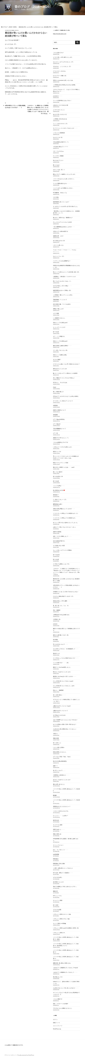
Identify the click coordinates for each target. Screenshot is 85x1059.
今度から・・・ (57, 733)
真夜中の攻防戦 (57, 531)
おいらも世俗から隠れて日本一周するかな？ (64, 724)
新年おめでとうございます (60, 368)
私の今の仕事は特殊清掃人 (60, 761)
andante (55, 624)
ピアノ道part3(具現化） (59, 419)
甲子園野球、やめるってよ (60, 192)
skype (54, 387)
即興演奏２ (56, 859)
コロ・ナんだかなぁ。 (59, 151)
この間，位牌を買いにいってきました (63, 868)
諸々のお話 (56, 331)
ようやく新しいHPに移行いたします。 (63, 57)
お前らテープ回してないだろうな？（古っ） (64, 527)
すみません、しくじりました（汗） (62, 66)
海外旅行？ (56, 495)
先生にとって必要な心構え (60, 355)
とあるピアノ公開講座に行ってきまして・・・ (65, 972)
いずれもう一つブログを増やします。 (63, 447)
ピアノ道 (55, 433)
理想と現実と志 (57, 834)
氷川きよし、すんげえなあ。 (60, 382)
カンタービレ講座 (57, 825)
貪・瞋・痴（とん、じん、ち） (61, 605)
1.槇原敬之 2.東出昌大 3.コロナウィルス (64, 276)
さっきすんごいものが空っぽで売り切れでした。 (66, 206)
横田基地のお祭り (57, 504)
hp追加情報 (56, 854)
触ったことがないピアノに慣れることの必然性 (65, 373)
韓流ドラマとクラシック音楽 (60, 462)
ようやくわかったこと (59, 109)
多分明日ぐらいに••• (58, 882)
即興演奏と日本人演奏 (59, 863)
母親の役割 (56, 738)
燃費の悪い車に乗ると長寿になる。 (62, 963)
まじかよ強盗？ (57, 359)
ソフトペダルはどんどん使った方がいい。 (64, 178)
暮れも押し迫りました (59, 784)
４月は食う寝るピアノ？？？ (60, 146)
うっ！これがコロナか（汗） (60, 123)
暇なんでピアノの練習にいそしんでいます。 (64, 174)
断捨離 (55, 795)
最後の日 (55, 891)
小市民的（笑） (57, 619)
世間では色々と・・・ (59, 829)
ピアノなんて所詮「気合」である (61, 756)
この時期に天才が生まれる (60, 119)
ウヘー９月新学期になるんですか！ (62, 100)
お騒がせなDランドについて (60, 710)
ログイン (55, 1019)
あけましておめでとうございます (61, 779)
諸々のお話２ (56, 554)
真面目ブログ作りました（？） (61, 437)
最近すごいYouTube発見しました (61, 667)
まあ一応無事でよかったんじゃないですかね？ (65, 719)
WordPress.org (57, 1029)
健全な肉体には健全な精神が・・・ (62, 345)
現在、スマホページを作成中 (60, 1003)
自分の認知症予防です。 (59, 541)
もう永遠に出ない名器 (59, 545)
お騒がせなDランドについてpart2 (62, 706)
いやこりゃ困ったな (58, 245)
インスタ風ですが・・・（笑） (61, 662)
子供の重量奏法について (59, 428)
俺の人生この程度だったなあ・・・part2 (63, 467)
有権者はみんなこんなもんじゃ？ (61, 806)
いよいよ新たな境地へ (59, 747)
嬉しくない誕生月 (57, 472)
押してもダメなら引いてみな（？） (62, 281)
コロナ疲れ (56, 197)
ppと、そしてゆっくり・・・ (60, 849)
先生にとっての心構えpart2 (60, 341)
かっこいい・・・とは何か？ (60, 815)
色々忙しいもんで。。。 (59, 770)
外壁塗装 (55, 405)
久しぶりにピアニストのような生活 (62, 222)
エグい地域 (56, 313)
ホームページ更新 (57, 900)
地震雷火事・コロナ (58, 236)
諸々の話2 (55, 905)
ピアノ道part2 (56, 424)
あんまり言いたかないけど (60, 114)
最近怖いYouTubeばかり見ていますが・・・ (64, 676)
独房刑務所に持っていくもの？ (61, 202)
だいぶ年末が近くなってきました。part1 (63, 685)
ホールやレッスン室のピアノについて (63, 401)
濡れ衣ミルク (56, 653)
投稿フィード (56, 1022)
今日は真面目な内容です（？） (61, 142)
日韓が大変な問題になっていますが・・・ (64, 508)
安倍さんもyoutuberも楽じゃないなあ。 (63, 80)
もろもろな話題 (57, 909)
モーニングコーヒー (58, 845)
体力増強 (55, 639)
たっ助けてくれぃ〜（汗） (60, 499)
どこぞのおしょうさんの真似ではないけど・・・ (66, 658)
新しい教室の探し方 (58, 391)
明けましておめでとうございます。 (62, 672)
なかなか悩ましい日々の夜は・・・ (62, 285)
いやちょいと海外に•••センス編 (61, 918)
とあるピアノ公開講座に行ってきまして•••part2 (65, 967)
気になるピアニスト (58, 160)
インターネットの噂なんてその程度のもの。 (64, 518)
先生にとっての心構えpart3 (60, 322)
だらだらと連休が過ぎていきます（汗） (63, 596)
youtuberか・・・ (57, 96)
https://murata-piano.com (59, 33)
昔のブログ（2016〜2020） (33, 6)
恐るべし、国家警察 (58, 690)
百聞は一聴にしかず (58, 308)
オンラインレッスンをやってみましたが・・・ (65, 128)
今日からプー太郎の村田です (60, 231)
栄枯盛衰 (55, 414)
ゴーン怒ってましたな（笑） (60, 350)
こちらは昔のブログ (58, 52)
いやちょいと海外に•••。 (59, 932)
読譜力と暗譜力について (59, 410)
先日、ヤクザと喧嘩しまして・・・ (62, 536)
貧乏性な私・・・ (57, 820)
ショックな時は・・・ (59, 485)
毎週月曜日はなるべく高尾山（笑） (62, 290)
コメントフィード (57, 1025)
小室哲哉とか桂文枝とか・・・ (61, 775)
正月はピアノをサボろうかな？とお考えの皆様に (66, 396)
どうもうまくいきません (59, 71)
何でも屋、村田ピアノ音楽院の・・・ (63, 872)
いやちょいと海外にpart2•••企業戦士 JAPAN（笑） (66, 928)
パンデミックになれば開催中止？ (61, 261)
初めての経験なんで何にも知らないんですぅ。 (65, 886)
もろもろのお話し (57, 877)
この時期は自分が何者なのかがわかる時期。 (64, 85)
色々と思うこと (57, 742)
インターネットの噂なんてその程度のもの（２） (66, 513)
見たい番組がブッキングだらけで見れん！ (64, 378)
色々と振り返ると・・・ (59, 695)
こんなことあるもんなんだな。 (61, 811)
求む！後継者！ (57, 610)
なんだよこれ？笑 (57, 137)
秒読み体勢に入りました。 (60, 752)
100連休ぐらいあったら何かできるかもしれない (65, 591)
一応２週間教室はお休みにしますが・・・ (64, 226)
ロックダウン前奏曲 (58, 156)
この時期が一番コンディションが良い (63, 295)
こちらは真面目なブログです (60, 442)
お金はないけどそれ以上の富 (60, 105)
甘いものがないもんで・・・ (60, 644)
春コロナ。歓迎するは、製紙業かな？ (63, 217)
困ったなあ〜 (56, 165)
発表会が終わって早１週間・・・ (61, 601)
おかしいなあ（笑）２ (59, 169)
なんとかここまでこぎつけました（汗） (63, 62)
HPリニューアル (57, 895)
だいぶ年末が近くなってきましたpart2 (63, 681)
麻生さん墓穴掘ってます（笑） (61, 635)
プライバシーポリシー (10, 1055)
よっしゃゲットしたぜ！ (59, 327)
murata (17, 30)
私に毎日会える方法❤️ (59, 490)
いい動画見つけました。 (59, 318)
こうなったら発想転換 (59, 132)
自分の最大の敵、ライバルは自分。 (62, 304)
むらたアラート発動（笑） (60, 75)
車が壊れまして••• (57, 977)
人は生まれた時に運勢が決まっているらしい (64, 729)
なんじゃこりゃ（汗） (59, 256)
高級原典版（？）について (60, 299)
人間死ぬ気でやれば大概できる (61, 614)
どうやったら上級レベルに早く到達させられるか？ (66, 364)
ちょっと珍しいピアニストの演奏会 (62, 550)
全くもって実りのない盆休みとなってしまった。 (66, 522)
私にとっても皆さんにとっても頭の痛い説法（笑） (66, 272)
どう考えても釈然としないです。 (61, 564)
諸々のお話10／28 (58, 476)
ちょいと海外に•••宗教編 (59, 923)
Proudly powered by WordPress (25, 1055)
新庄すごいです (57, 451)
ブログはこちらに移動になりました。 (63, 1008)
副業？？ (55, 766)
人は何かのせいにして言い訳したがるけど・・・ (66, 988)
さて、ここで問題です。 (59, 336)
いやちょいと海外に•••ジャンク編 (62, 914)
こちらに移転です (57, 999)
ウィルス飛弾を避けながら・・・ (61, 183)
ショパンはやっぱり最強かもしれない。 (63, 188)
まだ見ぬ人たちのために (59, 715)
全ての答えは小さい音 (59, 240)
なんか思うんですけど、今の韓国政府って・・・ (66, 648)
